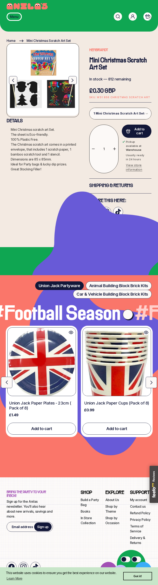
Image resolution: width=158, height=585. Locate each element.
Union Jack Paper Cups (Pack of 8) (116, 403)
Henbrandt (98, 50)
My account (138, 500)
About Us (112, 500)
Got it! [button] (138, 576)
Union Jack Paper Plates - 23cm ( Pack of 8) (40, 405)
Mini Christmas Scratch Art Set (49, 41)
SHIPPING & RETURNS (111, 186)
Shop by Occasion (112, 520)
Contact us (138, 506)
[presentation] (6, 382)
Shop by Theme (111, 508)
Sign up (43, 527)
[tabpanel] (79, 381)
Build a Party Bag (90, 502)
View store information (134, 167)
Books (85, 511)
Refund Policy (140, 513)
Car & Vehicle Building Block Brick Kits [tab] (112, 294)
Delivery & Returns (137, 540)
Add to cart (41, 428)
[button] (118, 16)
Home (11, 41)
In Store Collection (88, 520)
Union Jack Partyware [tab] (59, 285)
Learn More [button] (14, 578)
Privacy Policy (140, 520)
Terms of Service (136, 528)
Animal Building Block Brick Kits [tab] (118, 285)
